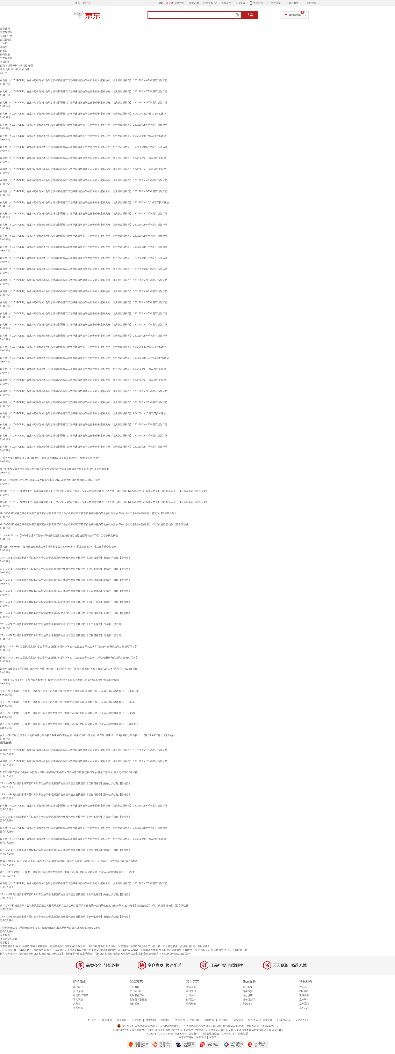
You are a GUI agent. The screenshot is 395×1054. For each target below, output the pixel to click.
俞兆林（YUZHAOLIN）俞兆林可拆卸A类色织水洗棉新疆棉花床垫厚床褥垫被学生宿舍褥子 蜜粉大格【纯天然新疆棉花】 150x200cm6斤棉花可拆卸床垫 (83, 224)
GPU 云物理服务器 (35, 950)
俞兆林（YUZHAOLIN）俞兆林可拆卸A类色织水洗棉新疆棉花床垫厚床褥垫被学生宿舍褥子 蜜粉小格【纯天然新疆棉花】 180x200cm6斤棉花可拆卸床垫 (83, 335)
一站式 (196, 950)
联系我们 (107, 1020)
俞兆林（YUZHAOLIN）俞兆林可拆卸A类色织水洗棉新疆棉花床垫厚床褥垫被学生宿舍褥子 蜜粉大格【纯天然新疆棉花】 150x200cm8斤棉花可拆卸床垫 (83, 424)
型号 (49, 950)
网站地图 (112, 950)
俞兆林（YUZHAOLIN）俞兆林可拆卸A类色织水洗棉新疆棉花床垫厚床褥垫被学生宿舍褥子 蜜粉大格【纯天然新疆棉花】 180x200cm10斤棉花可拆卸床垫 (84, 202)
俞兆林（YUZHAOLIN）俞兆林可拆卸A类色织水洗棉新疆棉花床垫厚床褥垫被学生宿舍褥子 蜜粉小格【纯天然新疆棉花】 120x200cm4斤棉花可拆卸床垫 (83, 180)
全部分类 (5, 28)
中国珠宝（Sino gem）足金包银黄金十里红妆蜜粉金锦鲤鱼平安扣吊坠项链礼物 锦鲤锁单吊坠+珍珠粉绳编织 (59, 679)
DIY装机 (303, 991)
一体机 (3, 43)
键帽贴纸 (5, 54)
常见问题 (78, 999)
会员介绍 (78, 991)
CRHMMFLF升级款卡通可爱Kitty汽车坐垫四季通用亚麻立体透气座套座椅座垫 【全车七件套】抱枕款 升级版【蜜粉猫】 (65, 568)
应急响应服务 (177, 953)
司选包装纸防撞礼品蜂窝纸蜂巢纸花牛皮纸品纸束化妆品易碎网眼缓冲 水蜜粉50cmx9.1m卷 (50, 480)
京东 (101, 16)
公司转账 (191, 1003)
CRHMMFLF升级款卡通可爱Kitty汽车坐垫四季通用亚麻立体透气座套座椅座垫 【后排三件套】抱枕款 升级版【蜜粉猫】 (65, 602)
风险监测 (238, 1020)
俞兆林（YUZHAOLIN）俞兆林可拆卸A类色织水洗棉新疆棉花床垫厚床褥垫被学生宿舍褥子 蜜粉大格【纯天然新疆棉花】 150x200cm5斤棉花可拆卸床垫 (83, 302)
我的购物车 (295, 15)
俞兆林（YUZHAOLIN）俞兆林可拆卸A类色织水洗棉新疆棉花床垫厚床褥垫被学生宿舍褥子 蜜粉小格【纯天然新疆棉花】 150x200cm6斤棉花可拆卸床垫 (83, 124)
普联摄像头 (6, 39)
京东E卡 (303, 999)
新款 (110, 953)
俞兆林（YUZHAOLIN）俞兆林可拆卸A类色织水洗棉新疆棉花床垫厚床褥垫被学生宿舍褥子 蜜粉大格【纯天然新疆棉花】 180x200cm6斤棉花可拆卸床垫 (83, 269)
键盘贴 (3, 50)
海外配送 (134, 1003)
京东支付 (201, 1037)
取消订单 (248, 1003)
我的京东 (208, 3)
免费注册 (179, 3)
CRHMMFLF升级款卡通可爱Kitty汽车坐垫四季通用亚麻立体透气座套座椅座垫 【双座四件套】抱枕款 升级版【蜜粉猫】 (65, 557)
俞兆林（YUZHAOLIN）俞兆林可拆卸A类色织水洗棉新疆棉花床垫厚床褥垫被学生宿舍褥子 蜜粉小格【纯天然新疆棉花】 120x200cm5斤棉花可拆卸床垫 (83, 102)
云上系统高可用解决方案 (93, 953)
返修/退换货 (249, 999)
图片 (158, 950)
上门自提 (134, 987)
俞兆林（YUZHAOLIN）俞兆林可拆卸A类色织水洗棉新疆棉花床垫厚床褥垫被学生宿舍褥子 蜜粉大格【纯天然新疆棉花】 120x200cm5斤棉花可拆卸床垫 (83, 191)
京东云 (212, 1037)
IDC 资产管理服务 (171, 950)
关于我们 (92, 1020)
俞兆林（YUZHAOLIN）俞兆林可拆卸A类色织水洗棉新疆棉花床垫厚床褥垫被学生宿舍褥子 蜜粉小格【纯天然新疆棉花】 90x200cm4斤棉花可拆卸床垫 (83, 135)
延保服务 (304, 995)
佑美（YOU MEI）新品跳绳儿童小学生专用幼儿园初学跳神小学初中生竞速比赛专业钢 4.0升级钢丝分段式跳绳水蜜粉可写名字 (69, 657)
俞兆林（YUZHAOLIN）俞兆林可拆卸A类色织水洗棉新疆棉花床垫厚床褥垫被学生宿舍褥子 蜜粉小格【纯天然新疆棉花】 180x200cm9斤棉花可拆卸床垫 (83, 391)
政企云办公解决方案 (53, 953)
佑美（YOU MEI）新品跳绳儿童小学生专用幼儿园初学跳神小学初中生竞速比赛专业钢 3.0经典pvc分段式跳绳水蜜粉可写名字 (68, 646)
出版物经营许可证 (173, 1030)
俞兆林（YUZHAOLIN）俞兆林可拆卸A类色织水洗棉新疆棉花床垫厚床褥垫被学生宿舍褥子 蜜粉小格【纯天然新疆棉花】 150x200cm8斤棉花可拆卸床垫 (83, 291)
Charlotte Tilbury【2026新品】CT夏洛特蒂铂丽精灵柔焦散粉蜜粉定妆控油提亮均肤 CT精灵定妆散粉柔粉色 (59, 535)
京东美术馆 (6, 58)
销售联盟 (209, 1020)
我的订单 (194, 3)
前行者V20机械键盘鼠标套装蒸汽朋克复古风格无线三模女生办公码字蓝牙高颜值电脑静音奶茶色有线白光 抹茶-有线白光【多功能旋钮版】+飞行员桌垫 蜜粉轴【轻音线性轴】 (95, 524)
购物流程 (78, 987)
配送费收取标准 (138, 999)
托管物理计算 (71, 953)
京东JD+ (304, 1007)
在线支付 (191, 991)
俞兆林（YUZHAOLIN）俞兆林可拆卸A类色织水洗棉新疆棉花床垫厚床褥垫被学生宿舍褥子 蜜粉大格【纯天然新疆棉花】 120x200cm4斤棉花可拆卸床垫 (83, 258)
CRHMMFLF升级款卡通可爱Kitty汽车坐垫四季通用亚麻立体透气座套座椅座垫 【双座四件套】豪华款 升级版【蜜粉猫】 (65, 579)
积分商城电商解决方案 (125, 953)
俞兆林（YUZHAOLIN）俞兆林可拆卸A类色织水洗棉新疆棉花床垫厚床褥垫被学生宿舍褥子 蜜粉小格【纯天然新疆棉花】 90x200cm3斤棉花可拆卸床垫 (83, 158)
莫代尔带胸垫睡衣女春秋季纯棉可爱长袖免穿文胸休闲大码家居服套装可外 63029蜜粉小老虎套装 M (54, 468)
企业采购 (240, 3)
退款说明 (248, 995)
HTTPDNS (19, 950)
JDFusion (70, 950)
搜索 (249, 15)
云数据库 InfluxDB (159, 953)
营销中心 (165, 1020)
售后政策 (248, 987)
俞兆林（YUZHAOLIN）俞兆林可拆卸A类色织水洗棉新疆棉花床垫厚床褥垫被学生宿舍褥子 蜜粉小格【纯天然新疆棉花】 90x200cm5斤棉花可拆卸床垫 (83, 113)
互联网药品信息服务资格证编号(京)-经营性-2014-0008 (214, 1025)
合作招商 (136, 1020)
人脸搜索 (187, 950)
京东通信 (304, 1003)
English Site (284, 1020)
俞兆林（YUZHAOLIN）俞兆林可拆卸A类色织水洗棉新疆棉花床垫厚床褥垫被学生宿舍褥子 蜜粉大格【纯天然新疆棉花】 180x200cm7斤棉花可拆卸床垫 (83, 213)
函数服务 (218, 950)
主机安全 (143, 953)
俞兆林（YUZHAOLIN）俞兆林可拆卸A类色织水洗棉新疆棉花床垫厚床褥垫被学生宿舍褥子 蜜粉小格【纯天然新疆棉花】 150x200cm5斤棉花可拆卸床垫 (83, 147)
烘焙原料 (12, 65)
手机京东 (258, 3)
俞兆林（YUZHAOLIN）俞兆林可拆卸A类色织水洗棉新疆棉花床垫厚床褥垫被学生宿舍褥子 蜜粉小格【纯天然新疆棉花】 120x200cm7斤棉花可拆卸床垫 (83, 91)
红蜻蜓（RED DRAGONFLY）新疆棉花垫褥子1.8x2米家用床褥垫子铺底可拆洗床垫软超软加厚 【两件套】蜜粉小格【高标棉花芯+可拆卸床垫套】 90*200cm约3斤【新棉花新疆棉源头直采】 (104, 502)
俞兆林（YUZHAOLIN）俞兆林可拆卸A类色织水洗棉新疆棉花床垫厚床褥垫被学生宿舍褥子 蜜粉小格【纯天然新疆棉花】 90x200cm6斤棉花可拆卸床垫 (83, 169)
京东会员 (226, 3)
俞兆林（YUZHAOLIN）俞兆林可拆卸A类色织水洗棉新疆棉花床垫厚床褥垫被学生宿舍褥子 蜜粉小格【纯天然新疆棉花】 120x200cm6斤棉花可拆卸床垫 (83, 80)
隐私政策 (253, 1020)
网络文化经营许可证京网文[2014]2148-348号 (211, 1030)
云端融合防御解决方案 (143, 950)
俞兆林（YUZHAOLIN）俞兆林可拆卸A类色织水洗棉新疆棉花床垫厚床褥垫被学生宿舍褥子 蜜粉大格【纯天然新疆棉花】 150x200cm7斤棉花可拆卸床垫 (83, 246)
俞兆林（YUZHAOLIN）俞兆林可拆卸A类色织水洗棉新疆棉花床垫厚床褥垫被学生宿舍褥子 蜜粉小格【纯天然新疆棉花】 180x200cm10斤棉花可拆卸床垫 (84, 357)
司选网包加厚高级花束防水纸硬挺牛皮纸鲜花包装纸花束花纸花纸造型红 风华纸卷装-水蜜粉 (50, 457)
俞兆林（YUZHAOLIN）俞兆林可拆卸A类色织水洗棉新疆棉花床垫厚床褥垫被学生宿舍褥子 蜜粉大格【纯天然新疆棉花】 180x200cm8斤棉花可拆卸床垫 (83, 313)
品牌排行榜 (6, 36)
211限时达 (135, 991)
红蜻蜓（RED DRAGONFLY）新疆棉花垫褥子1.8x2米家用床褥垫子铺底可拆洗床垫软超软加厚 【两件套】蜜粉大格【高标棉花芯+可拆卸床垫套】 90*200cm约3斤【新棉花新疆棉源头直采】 (104, 491)
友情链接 (195, 1020)
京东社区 (224, 1020)
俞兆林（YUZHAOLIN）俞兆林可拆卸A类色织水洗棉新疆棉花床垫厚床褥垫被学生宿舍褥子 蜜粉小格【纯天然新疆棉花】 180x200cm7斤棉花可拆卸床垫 (83, 402)
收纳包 (3, 47)
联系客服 (78, 1007)
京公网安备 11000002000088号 (139, 1025)
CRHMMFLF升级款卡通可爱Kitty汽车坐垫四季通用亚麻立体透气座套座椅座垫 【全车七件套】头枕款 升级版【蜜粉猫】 (65, 591)
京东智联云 (124, 950)
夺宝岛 (303, 987)
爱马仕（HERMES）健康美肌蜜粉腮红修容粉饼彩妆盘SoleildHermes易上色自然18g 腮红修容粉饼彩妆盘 (58, 546)
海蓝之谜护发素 (8, 938)
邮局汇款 (191, 999)
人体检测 (237, 950)
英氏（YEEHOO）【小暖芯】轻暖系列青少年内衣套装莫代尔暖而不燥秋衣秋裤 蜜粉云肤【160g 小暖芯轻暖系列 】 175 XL (67, 702)
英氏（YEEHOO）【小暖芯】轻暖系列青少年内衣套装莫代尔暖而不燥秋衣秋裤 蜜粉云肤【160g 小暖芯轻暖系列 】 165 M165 (69, 691)
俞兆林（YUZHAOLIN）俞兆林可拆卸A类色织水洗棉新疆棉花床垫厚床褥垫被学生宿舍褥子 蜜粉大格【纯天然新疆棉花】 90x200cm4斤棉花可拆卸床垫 (83, 413)
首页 (2, 65)
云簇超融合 (58, 950)
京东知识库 (6, 32)
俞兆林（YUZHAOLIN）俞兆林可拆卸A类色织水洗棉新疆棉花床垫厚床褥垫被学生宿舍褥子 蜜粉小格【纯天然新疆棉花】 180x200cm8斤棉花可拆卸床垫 (83, 435)
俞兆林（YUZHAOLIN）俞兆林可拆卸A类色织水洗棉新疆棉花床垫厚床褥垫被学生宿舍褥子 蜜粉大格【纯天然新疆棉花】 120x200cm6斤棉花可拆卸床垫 (83, 235)
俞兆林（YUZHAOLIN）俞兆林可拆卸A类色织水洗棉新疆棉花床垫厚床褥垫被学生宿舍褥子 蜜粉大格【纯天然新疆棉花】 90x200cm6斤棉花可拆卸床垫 (83, 380)
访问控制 (102, 950)
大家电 (76, 1003)
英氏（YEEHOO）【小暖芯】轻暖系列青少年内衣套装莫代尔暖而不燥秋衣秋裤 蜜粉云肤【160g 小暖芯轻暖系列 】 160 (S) (68, 713)
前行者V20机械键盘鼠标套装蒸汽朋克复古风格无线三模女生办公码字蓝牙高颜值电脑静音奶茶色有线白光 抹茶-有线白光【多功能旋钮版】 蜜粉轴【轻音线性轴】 (88, 513)
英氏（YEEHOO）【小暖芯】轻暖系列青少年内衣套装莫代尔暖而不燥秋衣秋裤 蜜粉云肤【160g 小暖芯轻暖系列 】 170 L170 (69, 724)
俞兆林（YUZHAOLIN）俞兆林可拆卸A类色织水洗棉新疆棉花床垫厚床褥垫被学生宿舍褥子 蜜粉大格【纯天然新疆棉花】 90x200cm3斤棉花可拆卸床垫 (83, 346)
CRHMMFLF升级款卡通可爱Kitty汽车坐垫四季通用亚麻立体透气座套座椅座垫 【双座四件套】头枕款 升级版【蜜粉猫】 (65, 613)
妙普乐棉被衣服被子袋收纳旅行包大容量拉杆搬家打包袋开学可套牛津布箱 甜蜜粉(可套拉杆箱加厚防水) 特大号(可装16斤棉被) (69, 668)
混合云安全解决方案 (30, 953)
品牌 (187, 953)
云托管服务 (6, 950)
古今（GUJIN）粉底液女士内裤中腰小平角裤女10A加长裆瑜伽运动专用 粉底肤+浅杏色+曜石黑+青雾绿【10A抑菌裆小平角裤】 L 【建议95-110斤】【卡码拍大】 (89, 735)
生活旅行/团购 (80, 995)
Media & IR (301, 1020)
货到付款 (191, 987)
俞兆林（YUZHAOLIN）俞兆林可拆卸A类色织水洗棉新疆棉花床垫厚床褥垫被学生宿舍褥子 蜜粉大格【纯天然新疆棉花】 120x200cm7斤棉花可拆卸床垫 (83, 324)
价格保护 (248, 991)
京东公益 (268, 1020)
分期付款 (191, 995)
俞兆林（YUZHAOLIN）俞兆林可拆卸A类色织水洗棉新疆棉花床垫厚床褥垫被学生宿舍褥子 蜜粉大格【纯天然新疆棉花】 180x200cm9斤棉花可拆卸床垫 (83, 280)
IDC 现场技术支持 (86, 950)
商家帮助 (151, 1020)
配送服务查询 (137, 995)
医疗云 (227, 950)
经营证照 (243, 1033)
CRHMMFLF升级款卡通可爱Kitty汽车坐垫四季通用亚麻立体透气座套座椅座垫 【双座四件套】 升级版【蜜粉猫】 (62, 635)
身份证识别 (207, 950)
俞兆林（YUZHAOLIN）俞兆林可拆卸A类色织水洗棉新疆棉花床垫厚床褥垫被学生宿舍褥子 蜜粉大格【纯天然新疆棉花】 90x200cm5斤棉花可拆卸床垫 (83, 369)
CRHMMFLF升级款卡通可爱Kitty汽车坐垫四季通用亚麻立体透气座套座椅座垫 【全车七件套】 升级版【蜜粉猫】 (62, 624)
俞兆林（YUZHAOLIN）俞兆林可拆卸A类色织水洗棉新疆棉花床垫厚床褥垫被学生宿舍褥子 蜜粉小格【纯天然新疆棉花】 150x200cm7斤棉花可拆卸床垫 (83, 446)
